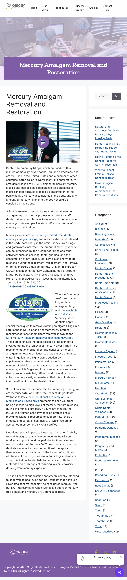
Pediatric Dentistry (106, 427)
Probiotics (101, 455)
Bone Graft (102, 239)
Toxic (98, 526)
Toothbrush (102, 521)
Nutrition (100, 388)
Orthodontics (103, 417)
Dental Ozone (103, 297)
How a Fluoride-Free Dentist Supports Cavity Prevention (108, 160)
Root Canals (102, 485)
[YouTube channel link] (114, 552)
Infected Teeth (104, 356)
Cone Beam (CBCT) (107, 250)
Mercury (100, 372)
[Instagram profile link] (105, 552)
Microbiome (102, 382)
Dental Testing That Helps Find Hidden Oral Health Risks (107, 147)
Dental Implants (104, 283)
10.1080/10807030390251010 (25, 286)
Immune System (105, 351)
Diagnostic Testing (106, 302)
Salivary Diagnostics (107, 490)
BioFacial (100, 228)
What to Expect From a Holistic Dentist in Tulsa (104, 173)
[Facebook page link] (96, 552)
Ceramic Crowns (105, 244)
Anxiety (99, 223)
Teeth (98, 510)
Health (99, 327)
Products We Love (106, 460)
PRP (97, 469)
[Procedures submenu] (69, 8)
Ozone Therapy (104, 422)
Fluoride (100, 317)
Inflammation (103, 361)
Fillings (99, 311)
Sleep (98, 505)
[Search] (116, 96)
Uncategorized (104, 531)
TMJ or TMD (102, 515)
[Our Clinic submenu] (49, 8)
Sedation (100, 500)
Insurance (101, 367)
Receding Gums (105, 475)
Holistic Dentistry (105, 342)
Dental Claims (103, 268)
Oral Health (102, 393)
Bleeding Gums (104, 234)
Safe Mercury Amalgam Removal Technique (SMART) (39, 337)
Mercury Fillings (104, 377)
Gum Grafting (103, 322)
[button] (43, 142)
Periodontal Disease (107, 436)
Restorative (102, 480)
